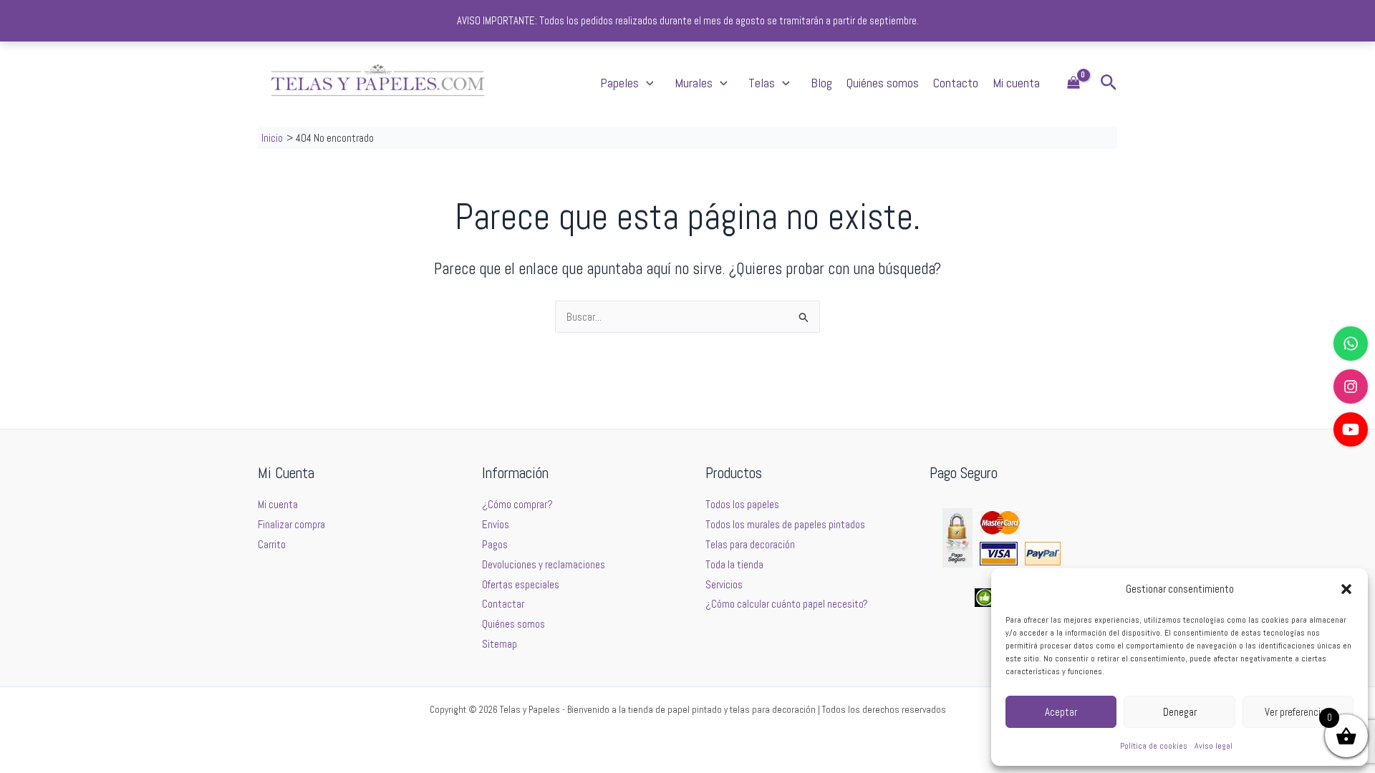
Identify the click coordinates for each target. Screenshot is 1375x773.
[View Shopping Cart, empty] (1073, 83)
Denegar (1180, 712)
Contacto (955, 82)
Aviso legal (1213, 746)
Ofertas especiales (520, 584)
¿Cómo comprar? (517, 504)
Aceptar (1061, 712)
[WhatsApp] (1350, 343)
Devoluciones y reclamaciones (543, 564)
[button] (1346, 589)
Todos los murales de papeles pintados (785, 524)
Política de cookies (1153, 746)
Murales (694, 82)
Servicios (724, 584)
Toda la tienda (734, 564)
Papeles (619, 82)
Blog (821, 82)
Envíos (495, 524)
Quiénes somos (882, 82)
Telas (761, 82)
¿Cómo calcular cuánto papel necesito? (786, 604)
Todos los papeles (742, 504)
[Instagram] (1350, 386)
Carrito (272, 544)
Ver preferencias (1298, 712)
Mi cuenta (1016, 82)
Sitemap (499, 644)
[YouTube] (1350, 429)
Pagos (495, 544)
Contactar (503, 604)
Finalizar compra (291, 524)
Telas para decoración (750, 544)
